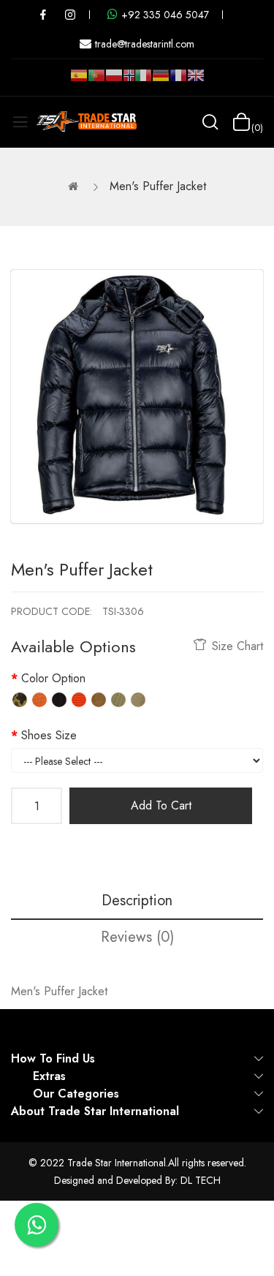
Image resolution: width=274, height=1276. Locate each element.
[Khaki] (138, 699)
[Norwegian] (128, 78)
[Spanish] (79, 81)
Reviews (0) (137, 937)
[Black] (59, 699)
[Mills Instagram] (70, 14)
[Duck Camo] (19, 699)
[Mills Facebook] (43, 14)
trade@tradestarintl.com (144, 44)
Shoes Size (49, 735)
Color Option (53, 678)
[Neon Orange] (79, 699)
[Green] (118, 699)
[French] (178, 81)
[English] (196, 81)
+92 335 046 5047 (165, 14)
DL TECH (200, 1180)
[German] (161, 81)
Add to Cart (161, 805)
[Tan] (98, 699)
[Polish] (114, 81)
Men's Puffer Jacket (158, 186)
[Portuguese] (96, 81)
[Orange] (39, 699)
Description (137, 900)
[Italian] (143, 81)
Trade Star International (116, 1162)
